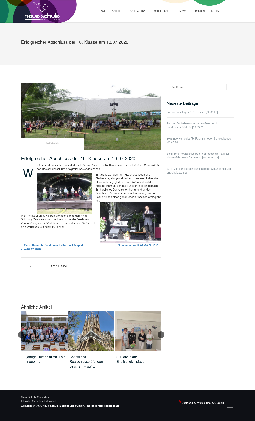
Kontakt (200, 11)
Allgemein (52, 142)
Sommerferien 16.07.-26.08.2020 (138, 245)
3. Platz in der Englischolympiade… (132, 359)
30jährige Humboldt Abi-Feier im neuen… (44, 359)
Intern (215, 11)
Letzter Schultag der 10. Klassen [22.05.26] (192, 112)
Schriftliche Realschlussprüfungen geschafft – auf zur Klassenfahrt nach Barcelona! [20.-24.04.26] (198, 155)
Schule (116, 11)
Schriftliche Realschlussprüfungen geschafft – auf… (86, 361)
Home (102, 11)
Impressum (112, 406)
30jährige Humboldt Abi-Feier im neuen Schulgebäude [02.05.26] (199, 140)
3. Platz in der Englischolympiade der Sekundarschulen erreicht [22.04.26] (199, 170)
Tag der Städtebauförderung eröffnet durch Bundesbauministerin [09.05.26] (192, 125)
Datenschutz (95, 406)
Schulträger (162, 11)
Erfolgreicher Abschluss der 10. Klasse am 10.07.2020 (78, 158)
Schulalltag (137, 11)
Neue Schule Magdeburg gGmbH (63, 406)
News (182, 11)
